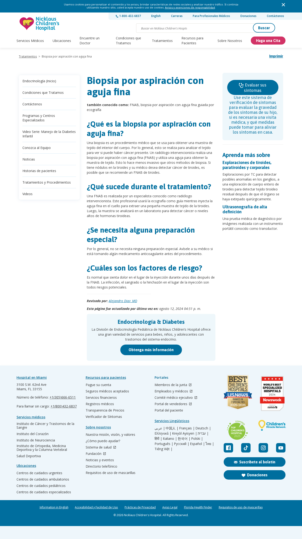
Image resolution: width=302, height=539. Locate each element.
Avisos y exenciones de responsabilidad (190, 7)
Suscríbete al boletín (257, 462)
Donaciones (248, 16)
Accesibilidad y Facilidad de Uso (96, 507)
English (156, 16)
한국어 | (184, 438)
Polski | (197, 438)
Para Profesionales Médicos (211, 16)
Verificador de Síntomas (104, 417)
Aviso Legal (169, 507)
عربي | (160, 428)
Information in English (54, 507)
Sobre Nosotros (230, 40)
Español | (197, 444)
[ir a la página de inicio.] (40, 23)
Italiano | (170, 438)
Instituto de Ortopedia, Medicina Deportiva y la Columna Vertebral (42, 448)
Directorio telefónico (101, 466)
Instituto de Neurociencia (36, 440)
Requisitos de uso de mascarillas (110, 473)
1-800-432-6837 (129, 16)
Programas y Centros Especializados (38, 117)
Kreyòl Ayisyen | (184, 433)
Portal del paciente (169, 410)
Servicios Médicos (30, 40)
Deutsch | (203, 428)
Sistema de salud (99, 447)
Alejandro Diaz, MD (123, 301)
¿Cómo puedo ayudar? (103, 441)
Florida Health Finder (198, 507)
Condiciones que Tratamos (128, 40)
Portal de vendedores (171, 404)
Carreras (177, 16)
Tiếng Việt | (163, 449)
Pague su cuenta (98, 385)
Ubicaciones (62, 40)
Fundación (94, 454)
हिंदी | (158, 438)
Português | (164, 444)
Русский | (181, 444)
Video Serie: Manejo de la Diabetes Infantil (49, 133)
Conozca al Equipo (36, 147)
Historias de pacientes (39, 171)
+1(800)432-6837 (63, 406)
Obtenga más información (151, 350)
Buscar (264, 28)
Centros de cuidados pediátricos (41, 486)
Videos (27, 194)
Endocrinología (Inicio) (39, 81)
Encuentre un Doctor (90, 40)
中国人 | (172, 428)
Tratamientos (162, 40)
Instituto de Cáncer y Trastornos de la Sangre (45, 425)
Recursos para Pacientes (192, 40)
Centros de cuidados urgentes (39, 473)
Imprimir (276, 56)
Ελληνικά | (163, 433)
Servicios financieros (101, 397)
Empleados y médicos (172, 391)
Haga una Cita (268, 40)
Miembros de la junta (171, 385)
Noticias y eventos (100, 460)
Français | (187, 428)
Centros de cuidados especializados (44, 492)
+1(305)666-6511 (63, 397)
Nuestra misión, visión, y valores (110, 434)
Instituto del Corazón (33, 434)
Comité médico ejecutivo (174, 398)
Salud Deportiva (29, 456)
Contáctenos (275, 16)
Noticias (28, 159)
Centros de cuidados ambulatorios (43, 479)
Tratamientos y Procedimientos (46, 182)
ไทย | (210, 444)
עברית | (203, 433)
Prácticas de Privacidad (140, 507)
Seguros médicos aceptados (107, 391)
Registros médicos (100, 404)
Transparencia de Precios (105, 410)
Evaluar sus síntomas (255, 87)
